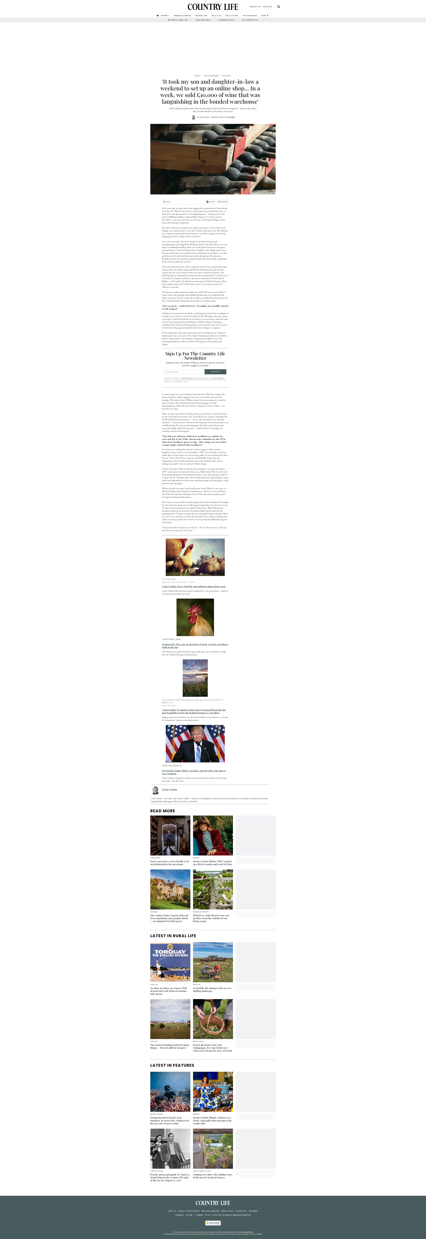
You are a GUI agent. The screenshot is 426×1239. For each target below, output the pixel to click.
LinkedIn (200, 1215)
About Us (172, 1211)
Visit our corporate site (244, 1232)
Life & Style (216, 16)
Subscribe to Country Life (177, 20)
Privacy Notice (218, 378)
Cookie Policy (241, 1211)
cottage (203, 449)
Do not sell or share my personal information (231, 1215)
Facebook (179, 1215)
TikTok (207, 1215)
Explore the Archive (203, 20)
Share (168, 202)
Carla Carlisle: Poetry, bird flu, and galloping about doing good (193, 586)
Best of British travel (250, 20)
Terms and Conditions (210, 1211)
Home (197, 75)
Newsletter (224, 202)
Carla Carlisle (203, 117)
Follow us (212, 202)
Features (232, 117)
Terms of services (186, 378)
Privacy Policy (227, 1211)
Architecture (201, 16)
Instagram (253, 1211)
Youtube (188, 1215)
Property (165, 16)
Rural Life (226, 75)
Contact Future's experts (188, 1211)
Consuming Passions (226, 20)
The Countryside (249, 16)
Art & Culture (232, 16)
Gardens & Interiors (182, 16)
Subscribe (267, 7)
